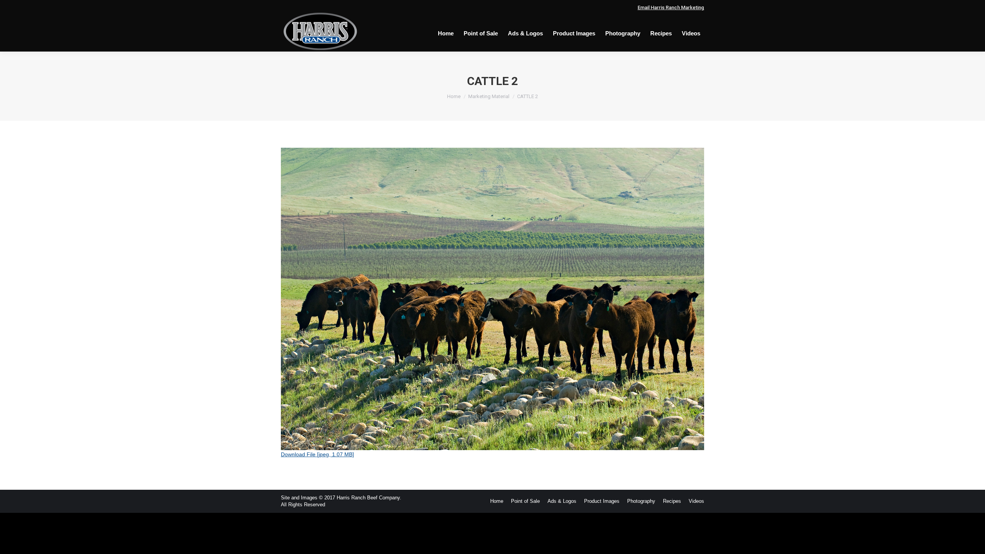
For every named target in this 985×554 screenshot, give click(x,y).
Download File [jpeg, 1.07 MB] (317, 454)
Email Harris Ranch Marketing (671, 7)
